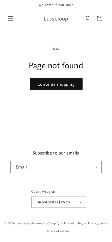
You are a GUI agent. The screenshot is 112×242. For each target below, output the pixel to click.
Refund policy (73, 223)
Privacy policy (98, 223)
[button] (10, 18)
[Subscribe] (95, 167)
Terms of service (58, 231)
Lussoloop (24, 223)
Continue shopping (56, 84)
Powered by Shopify (45, 223)
